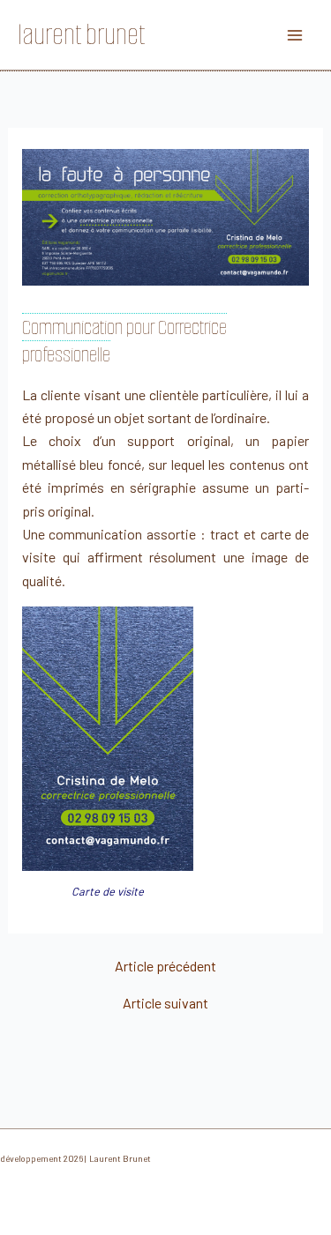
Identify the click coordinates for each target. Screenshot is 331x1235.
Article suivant (165, 1003)
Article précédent (165, 966)
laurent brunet (81, 35)
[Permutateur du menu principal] (294, 34)
